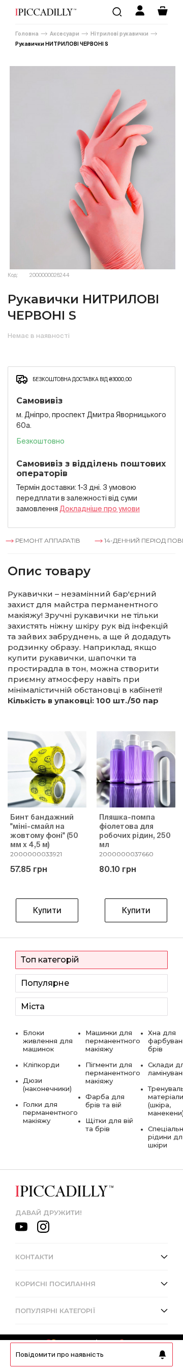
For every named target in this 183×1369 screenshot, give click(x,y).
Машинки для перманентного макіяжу (112, 1041)
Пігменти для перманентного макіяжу (112, 1073)
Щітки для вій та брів (109, 1124)
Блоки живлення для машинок (48, 1041)
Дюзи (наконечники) (47, 1084)
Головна (27, 34)
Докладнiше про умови (99, 509)
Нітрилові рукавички (119, 34)
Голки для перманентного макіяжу (50, 1112)
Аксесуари (64, 34)
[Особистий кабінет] (139, 12)
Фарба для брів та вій (105, 1101)
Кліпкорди (41, 1065)
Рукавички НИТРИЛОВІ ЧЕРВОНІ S (61, 44)
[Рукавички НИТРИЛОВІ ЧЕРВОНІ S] (91, 167)
